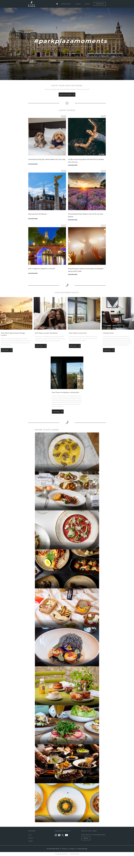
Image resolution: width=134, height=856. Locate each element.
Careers (72, 848)
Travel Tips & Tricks (66, 94)
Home (29, 834)
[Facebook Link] (59, 835)
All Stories (30, 838)
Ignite (77, 854)
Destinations (65, 4)
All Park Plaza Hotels (53, 848)
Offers (87, 4)
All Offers (30, 841)
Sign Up (85, 838)
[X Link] (63, 835)
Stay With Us (100, 3)
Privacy (64, 848)
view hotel (5, 350)
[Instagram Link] (56, 835)
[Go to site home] (57, 3)
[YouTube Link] (66, 835)
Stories (78, 4)
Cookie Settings (82, 848)
